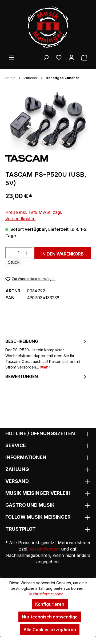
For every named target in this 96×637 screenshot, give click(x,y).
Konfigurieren (49, 604)
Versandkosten (45, 549)
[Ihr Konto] (71, 57)
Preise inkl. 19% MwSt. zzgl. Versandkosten (33, 215)
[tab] (46, 353)
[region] (48, 120)
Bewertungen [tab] (21, 376)
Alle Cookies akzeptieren (49, 629)
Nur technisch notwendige (50, 616)
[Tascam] (26, 158)
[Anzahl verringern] (11, 252)
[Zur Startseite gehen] (48, 27)
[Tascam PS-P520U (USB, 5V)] (48, 120)
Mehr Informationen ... (48, 594)
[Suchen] (45, 57)
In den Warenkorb (62, 254)
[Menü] (11, 57)
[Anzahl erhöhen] (27, 252)
